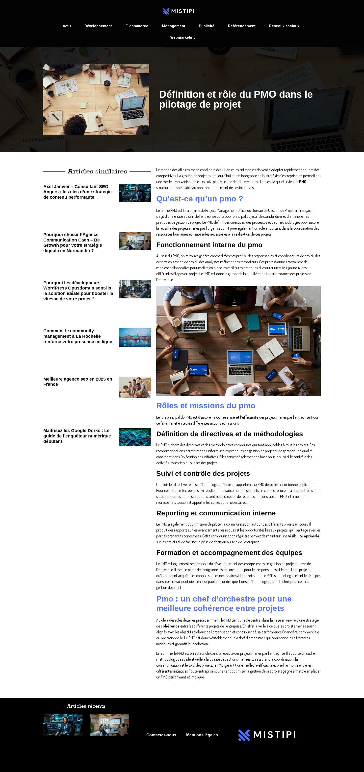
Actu (67, 26)
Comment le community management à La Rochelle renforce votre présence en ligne (77, 336)
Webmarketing (183, 37)
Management (173, 26)
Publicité (206, 26)
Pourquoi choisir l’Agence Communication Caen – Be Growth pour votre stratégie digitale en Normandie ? (72, 242)
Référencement (242, 26)
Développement (98, 26)
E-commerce (137, 26)
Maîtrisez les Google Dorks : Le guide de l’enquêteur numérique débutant (77, 436)
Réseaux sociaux (284, 26)
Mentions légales (202, 735)
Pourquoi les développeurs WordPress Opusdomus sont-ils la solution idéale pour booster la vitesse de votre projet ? (78, 290)
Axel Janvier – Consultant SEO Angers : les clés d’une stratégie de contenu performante (77, 192)
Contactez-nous (161, 735)
